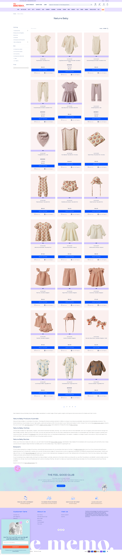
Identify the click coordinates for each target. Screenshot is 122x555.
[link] (16, 528)
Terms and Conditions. (15, 551)
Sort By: (103, 28)
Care (43, 9)
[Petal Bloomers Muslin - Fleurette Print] (69, 186)
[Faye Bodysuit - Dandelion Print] (43, 45)
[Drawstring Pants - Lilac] (96, 92)
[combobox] (70, 4)
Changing (53, 9)
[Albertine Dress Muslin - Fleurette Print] (43, 231)
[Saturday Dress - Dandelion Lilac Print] (69, 92)
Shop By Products (30, 4)
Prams (82, 9)
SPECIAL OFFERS (93, 9)
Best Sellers (23, 9)
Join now (61, 485)
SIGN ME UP (15, 547)
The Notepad (40, 522)
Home (14, 13)
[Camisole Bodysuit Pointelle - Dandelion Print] (96, 45)
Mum (69, 9)
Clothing (59, 9)
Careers (39, 520)
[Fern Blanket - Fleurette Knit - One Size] (69, 139)
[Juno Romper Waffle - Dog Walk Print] (43, 368)
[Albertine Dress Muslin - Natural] (69, 231)
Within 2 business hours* (96, 503)
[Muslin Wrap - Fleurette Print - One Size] (96, 139)
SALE (98, 9)
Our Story (40, 514)
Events (63, 516)
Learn (45, 4)
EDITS (29, 9)
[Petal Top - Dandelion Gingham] (43, 277)
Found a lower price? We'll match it (49, 503)
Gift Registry (16, 516)
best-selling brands (30, 463)
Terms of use (37, 551)
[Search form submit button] (91, 4)
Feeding (64, 9)
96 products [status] (33, 28)
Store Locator (65, 514)
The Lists (39, 524)
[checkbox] (21, 30)
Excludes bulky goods (25, 503)
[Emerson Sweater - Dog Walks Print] (96, 368)
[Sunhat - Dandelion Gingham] (69, 322)
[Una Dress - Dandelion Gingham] (96, 277)
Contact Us (16, 514)
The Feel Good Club (42, 516)
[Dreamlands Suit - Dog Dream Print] (69, 368)
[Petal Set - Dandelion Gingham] (43, 322)
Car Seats (38, 9)
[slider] (14, 67)
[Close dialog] (27, 522)
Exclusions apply (73, 503)
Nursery (73, 9)
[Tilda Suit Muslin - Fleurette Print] (43, 186)
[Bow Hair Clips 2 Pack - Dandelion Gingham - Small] (96, 322)
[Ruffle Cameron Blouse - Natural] (96, 231)
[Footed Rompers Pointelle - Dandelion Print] (43, 92)
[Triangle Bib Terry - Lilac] (43, 139)
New (18, 9)
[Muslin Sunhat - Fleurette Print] (96, 186)
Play (78, 9)
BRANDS (86, 9)
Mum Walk (40, 518)
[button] (49, 73)
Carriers (47, 9)
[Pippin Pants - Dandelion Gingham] (69, 277)
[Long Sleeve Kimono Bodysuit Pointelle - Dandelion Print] (69, 45)
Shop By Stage (39, 4)
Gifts (33, 9)
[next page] (75, 406)
